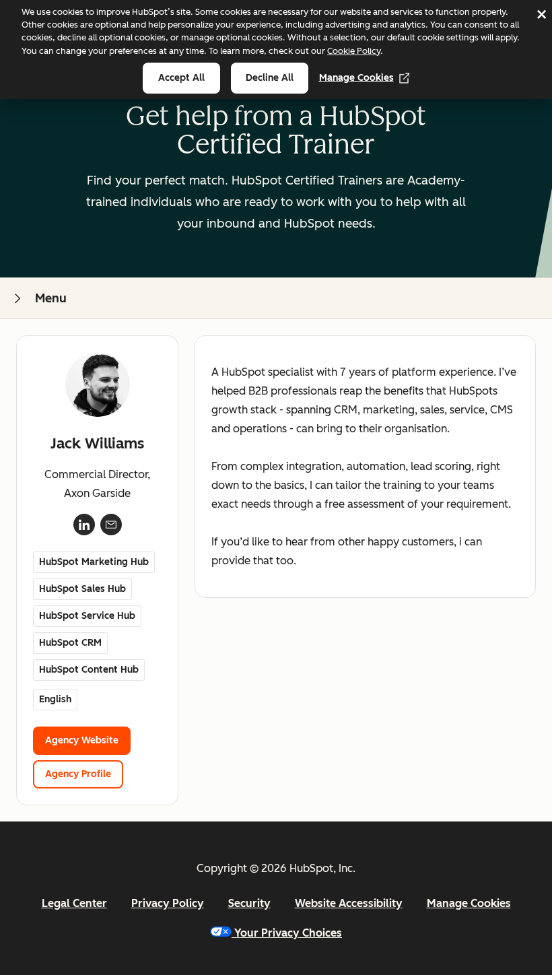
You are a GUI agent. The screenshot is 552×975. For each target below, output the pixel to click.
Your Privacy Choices (288, 933)
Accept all (181, 77)
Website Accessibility (349, 903)
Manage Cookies (356, 77)
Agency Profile (78, 774)
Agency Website (81, 740)
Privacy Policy (167, 903)
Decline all (270, 77)
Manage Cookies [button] (469, 903)
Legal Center (74, 903)
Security (249, 903)
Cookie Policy (353, 51)
